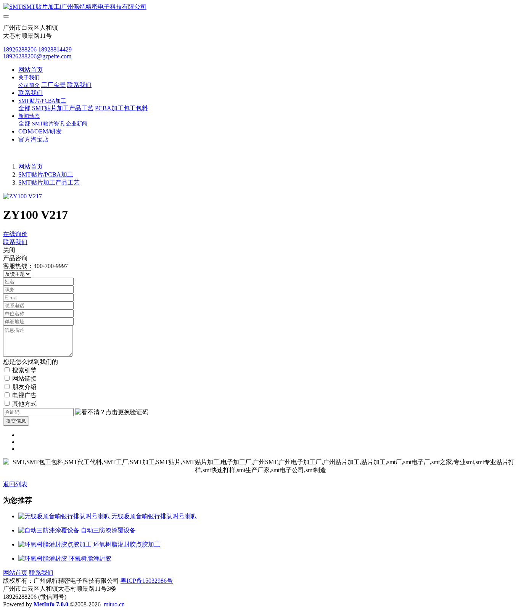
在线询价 (15, 234)
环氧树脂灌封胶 (90, 558)
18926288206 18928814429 (37, 49)
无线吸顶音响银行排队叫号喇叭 (154, 516)
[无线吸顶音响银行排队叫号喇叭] (64, 516)
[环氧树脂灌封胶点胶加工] (55, 544)
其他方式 (24, 403)
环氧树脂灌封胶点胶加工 (126, 544)
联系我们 (15, 242)
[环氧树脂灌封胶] (43, 558)
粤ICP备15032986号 (147, 580)
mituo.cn (114, 604)
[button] (111, 412)
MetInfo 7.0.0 (51, 604)
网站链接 (24, 378)
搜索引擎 (24, 370)
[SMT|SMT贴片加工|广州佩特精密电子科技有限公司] (260, 7)
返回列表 (15, 484)
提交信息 (16, 421)
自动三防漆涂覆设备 (108, 530)
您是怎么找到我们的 (30, 361)
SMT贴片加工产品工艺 (49, 182)
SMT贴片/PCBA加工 (45, 174)
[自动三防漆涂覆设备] (49, 530)
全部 (24, 108)
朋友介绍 (24, 387)
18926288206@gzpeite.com (37, 56)
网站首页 (30, 69)
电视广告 (24, 395)
